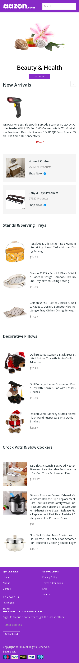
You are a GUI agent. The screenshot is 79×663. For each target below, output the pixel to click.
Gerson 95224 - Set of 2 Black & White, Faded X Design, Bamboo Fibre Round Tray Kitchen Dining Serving (53, 277)
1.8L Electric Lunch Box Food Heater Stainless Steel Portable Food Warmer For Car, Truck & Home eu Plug (53, 469)
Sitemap (46, 594)
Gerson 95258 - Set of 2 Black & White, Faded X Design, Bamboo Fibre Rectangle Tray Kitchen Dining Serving (53, 306)
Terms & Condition (52, 583)
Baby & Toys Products (43, 193)
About (6, 583)
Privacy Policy (49, 577)
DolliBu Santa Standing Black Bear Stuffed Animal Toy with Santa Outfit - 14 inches (53, 358)
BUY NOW (39, 76)
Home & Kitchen (39, 161)
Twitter (6, 608)
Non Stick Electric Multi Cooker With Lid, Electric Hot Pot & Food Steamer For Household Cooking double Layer (53, 539)
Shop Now (36, 173)
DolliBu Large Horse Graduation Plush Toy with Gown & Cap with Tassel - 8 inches (53, 388)
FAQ (44, 588)
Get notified (11, 634)
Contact (7, 588)
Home (6, 577)
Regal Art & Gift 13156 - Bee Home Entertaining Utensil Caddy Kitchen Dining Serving (53, 247)
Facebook (8, 603)
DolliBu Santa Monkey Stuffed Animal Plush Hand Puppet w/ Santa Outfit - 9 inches (53, 417)
